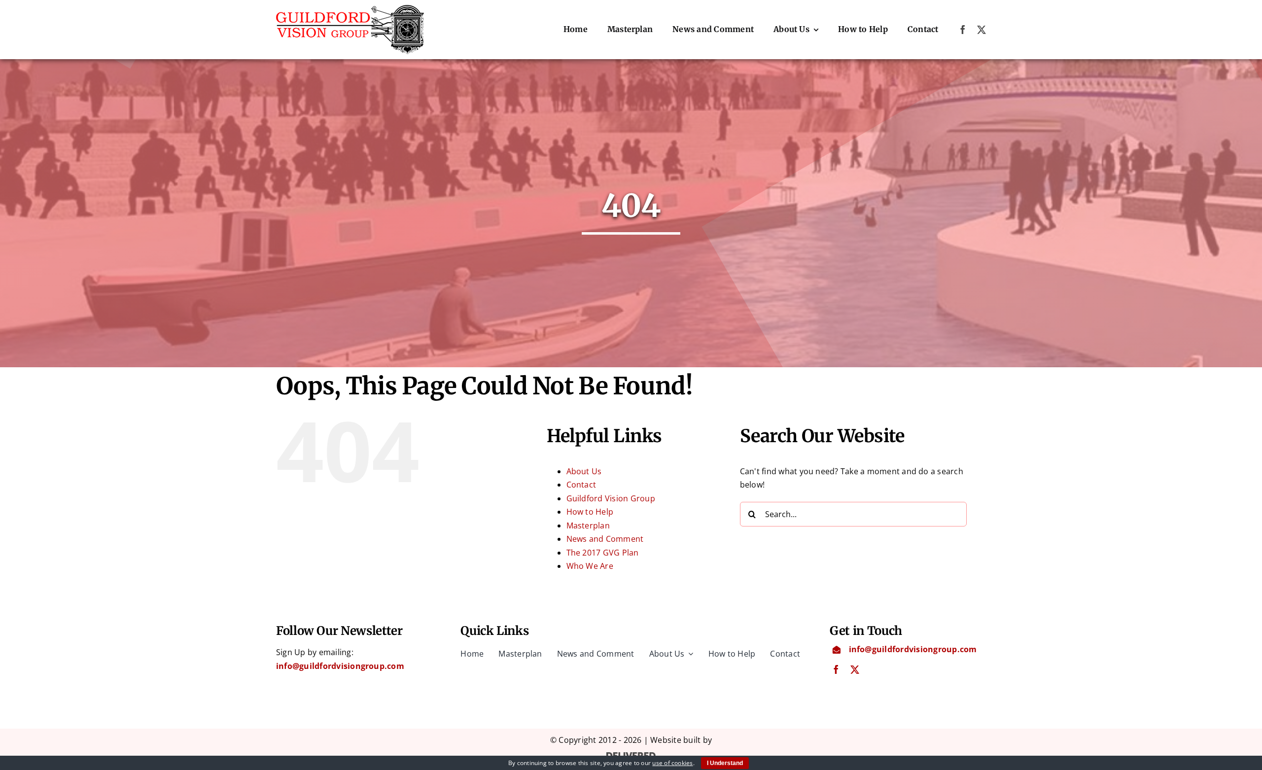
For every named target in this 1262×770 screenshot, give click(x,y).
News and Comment (605, 538)
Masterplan (588, 525)
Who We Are (589, 565)
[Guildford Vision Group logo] (350, 8)
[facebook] (962, 29)
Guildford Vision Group (610, 498)
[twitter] (981, 29)
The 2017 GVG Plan (602, 552)
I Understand (725, 763)
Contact (581, 484)
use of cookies (672, 763)
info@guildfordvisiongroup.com (340, 666)
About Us (584, 471)
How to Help (590, 511)
